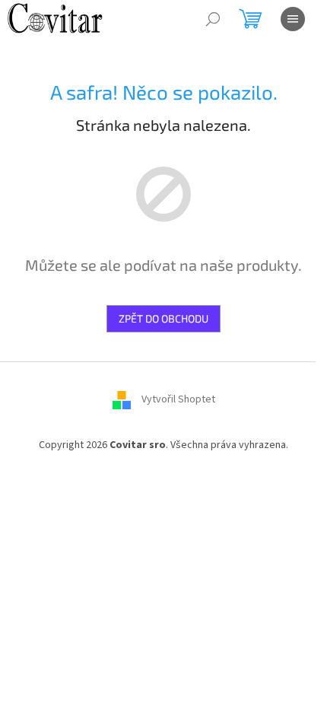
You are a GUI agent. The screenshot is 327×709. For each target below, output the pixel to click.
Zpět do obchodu (163, 318)
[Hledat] (213, 19)
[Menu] (293, 19)
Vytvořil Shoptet (178, 399)
